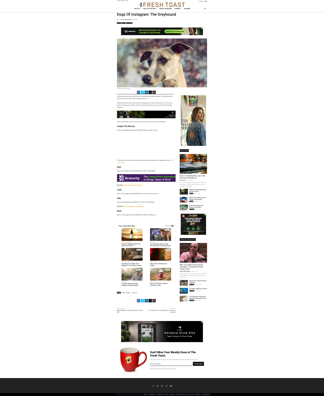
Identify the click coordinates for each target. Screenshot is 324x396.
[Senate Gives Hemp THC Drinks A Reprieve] (184, 283)
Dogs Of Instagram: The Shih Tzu (132, 185)
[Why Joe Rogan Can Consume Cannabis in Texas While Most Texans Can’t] (193, 253)
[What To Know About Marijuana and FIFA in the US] (184, 192)
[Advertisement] (146, 145)
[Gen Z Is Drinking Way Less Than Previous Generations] (193, 164)
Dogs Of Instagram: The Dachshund (133, 206)
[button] (205, 9)
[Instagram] (157, 386)
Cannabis (182, 172)
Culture (123, 23)
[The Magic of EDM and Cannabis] (184, 291)
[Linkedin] (146, 92)
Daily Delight (129, 23)
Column (119, 23)
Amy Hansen (183, 180)
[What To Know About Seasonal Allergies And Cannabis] (184, 199)
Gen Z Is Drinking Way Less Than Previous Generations (192, 177)
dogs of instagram (126, 292)
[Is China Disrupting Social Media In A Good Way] (184, 207)
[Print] (154, 92)
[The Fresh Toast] (162, 4)
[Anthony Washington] (118, 19)
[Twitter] (142, 92)
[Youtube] (171, 386)
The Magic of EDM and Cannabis (198, 288)
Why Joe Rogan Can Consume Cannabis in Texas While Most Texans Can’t (191, 267)
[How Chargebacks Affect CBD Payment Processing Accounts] (184, 299)
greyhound (134, 292)
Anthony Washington (126, 19)
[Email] (150, 92)
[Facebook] (138, 92)
